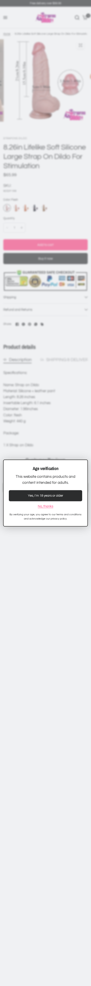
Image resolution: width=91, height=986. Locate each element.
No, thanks (45, 506)
